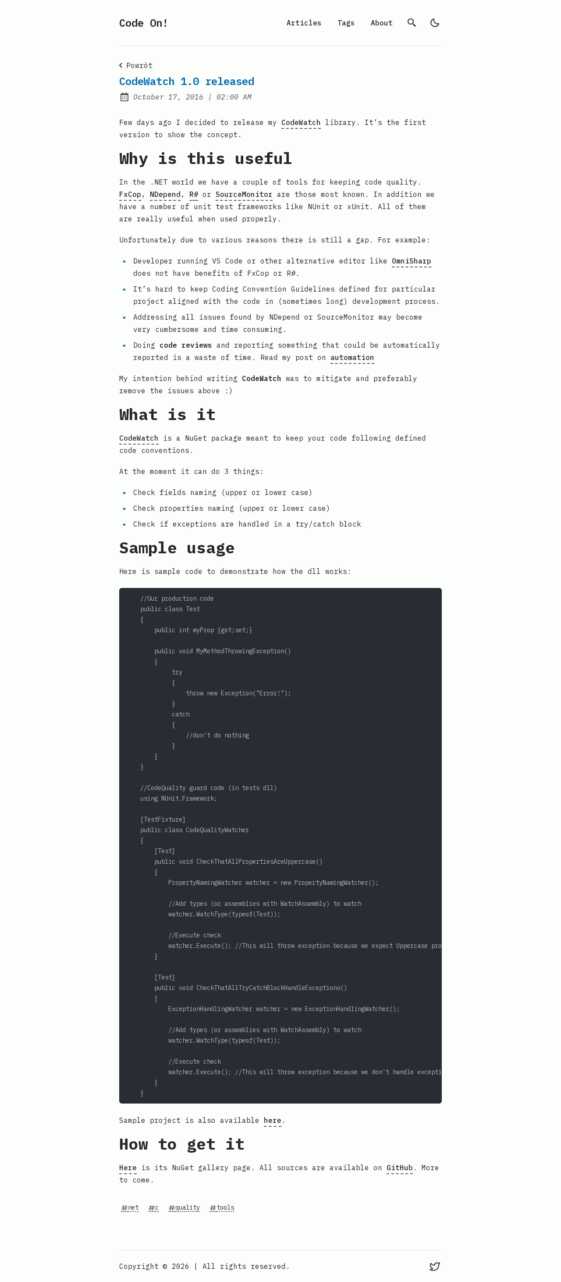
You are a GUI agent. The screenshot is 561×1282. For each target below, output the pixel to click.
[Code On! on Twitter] (435, 1266)
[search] (412, 23)
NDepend (165, 194)
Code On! (143, 23)
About (382, 22)
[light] (435, 23)
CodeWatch (301, 122)
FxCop (130, 194)
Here (128, 1167)
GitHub (400, 1167)
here (272, 1120)
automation (352, 357)
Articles (304, 22)
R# (193, 194)
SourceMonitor (244, 194)
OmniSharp (411, 260)
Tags (346, 22)
